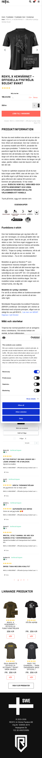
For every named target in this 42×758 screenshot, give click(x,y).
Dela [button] (7, 472)
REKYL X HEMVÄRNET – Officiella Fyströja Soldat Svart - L (20, 491)
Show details (31, 399)
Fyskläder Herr (20, 17)
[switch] (37, 378)
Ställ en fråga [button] (22, 433)
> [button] (27, 580)
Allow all (21, 405)
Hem (3, 17)
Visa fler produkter (21, 685)
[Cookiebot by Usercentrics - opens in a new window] (31, 337)
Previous (5, 50)
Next (37, 50)
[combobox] (22, 97)
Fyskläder (9, 17)
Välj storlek (6, 97)
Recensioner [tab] (8, 438)
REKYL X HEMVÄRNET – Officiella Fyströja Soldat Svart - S (20, 468)
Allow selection (21, 412)
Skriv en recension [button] (22, 428)
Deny (21, 418)
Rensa (35, 97)
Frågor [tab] (22, 438)
